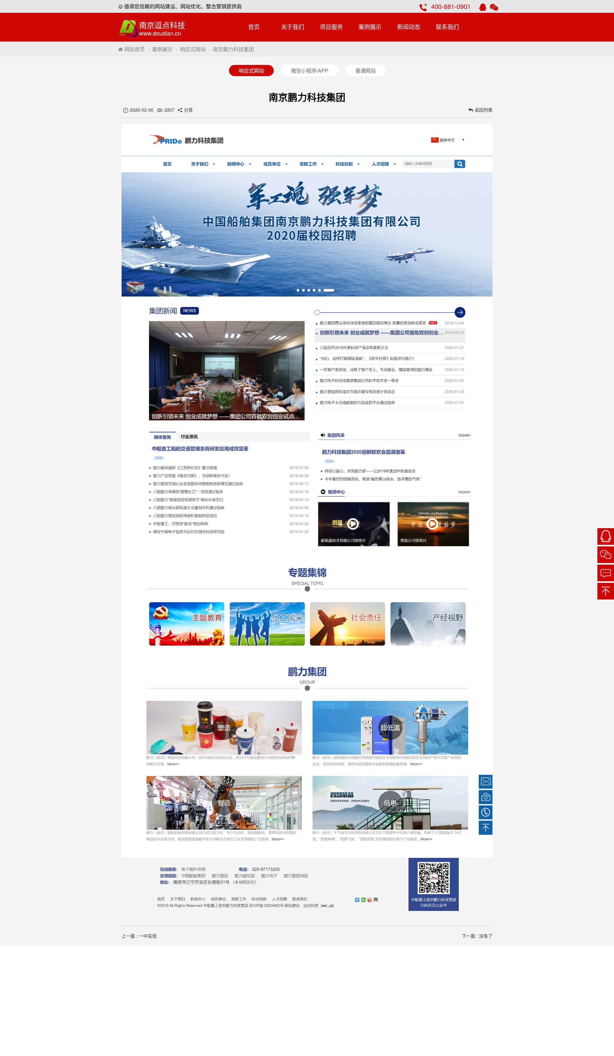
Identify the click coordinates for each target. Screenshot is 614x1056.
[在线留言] (605, 573)
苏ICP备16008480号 (461, 973)
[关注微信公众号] (605, 554)
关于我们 (292, 26)
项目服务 (331, 26)
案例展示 (370, 26)
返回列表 (483, 110)
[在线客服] (605, 536)
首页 (254, 26)
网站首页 (134, 49)
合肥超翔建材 (453, 984)
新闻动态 (408, 26)
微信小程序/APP (309, 70)
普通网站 (365, 70)
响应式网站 (193, 49)
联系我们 (447, 26)
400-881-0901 (451, 6)
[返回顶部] (605, 591)
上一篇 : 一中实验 (139, 936)
